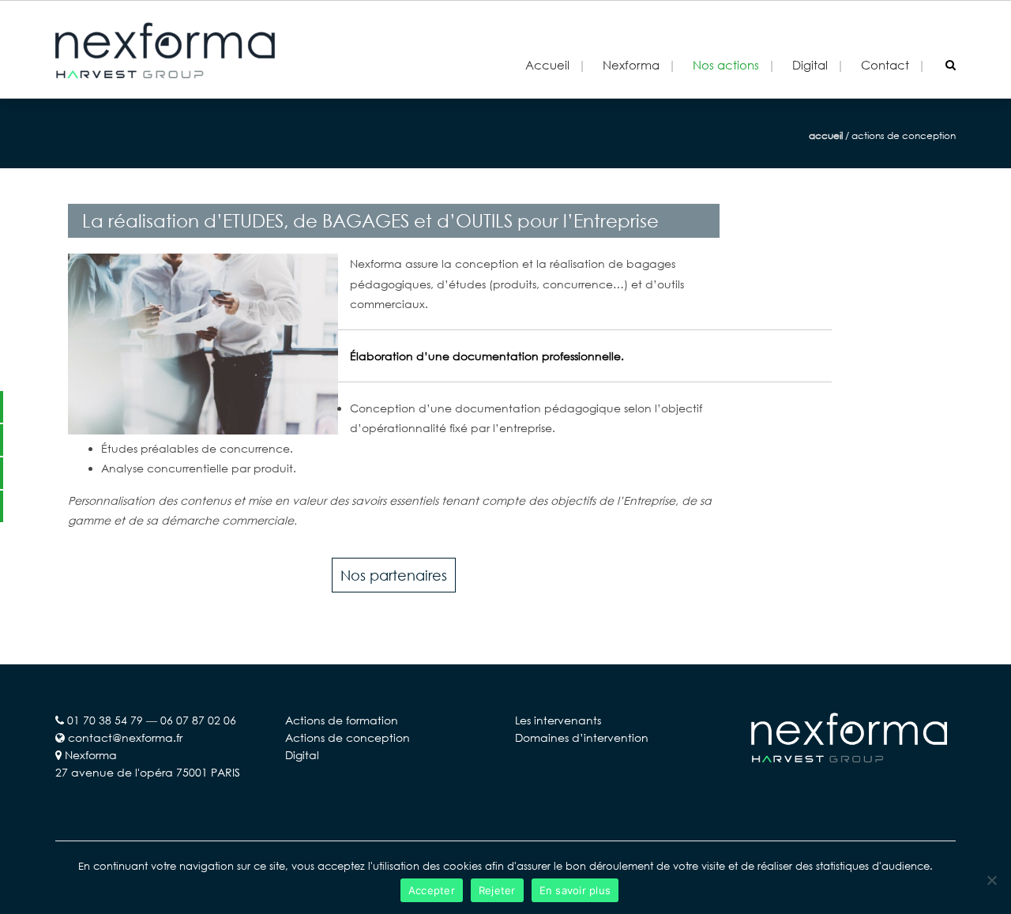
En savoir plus (575, 890)
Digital (302, 755)
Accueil (547, 65)
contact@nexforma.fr (125, 737)
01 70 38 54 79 (105, 720)
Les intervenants (558, 720)
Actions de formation (341, 720)
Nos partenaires (393, 575)
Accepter (431, 890)
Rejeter (497, 890)
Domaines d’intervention (581, 737)
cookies (462, 865)
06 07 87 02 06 (198, 720)
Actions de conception (347, 737)
